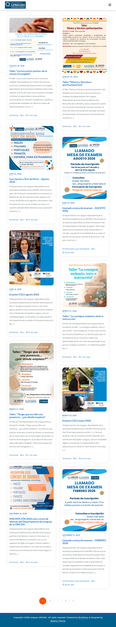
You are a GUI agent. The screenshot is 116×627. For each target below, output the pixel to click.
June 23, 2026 (15, 174)
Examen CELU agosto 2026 (24, 294)
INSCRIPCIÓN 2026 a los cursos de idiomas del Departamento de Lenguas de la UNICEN (30, 521)
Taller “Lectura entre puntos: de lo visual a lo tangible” (28, 72)
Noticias (14, 115)
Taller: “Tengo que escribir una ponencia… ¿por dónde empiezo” (27, 416)
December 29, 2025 (18, 513)
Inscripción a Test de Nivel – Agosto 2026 (29, 180)
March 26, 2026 (69, 415)
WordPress (83, 617)
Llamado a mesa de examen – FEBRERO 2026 (84, 542)
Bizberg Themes (58, 621)
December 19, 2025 (71, 535)
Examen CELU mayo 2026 (76, 420)
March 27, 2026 (69, 311)
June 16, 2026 (15, 289)
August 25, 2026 (70, 77)
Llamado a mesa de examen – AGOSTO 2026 (83, 209)
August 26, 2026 (17, 66)
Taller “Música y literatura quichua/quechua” (76, 83)
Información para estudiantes (77, 249)
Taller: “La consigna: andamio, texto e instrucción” (82, 317)
